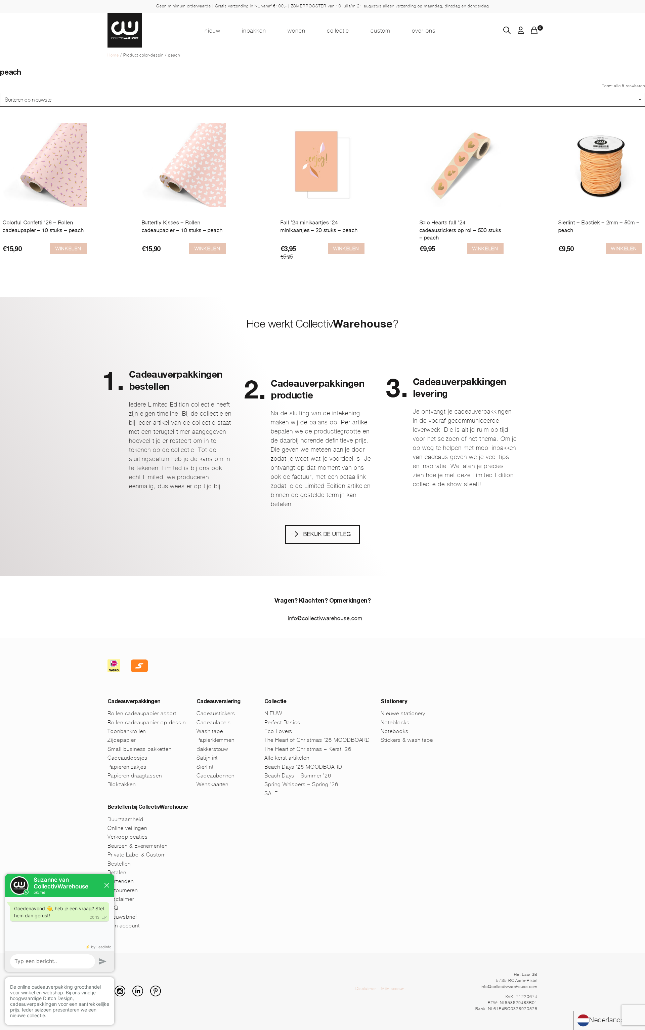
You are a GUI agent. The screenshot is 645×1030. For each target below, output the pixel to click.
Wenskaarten (213, 784)
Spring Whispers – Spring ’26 (301, 784)
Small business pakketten (140, 749)
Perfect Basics (282, 722)
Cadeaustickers (216, 713)
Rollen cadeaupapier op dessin (147, 722)
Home (113, 55)
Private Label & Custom (137, 854)
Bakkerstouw (212, 749)
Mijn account (393, 988)
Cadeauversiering (219, 702)
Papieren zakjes (127, 767)
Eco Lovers (278, 731)
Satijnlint (207, 758)
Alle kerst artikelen (286, 758)
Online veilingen (127, 828)
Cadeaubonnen (216, 775)
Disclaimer (365, 988)
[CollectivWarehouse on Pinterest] (158, 994)
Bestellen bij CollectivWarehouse (148, 807)
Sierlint (205, 767)
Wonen (296, 30)
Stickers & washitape (407, 740)
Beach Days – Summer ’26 (297, 775)
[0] (534, 32)
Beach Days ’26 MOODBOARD (303, 767)
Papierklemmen (215, 740)
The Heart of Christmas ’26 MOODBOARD (317, 740)
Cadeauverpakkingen (134, 702)
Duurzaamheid (125, 819)
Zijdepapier (122, 740)
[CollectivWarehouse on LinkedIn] (140, 994)
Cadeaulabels (214, 722)
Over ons (423, 30)
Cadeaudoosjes (127, 758)
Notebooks (394, 731)
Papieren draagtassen (135, 775)
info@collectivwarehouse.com (325, 618)
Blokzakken (122, 784)
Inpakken (254, 30)
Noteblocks (395, 722)
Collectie (338, 30)
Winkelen (68, 248)
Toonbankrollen (127, 731)
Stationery (394, 702)
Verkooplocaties (128, 837)
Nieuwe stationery (403, 713)
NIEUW (212, 30)
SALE (271, 793)
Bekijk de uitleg (327, 534)
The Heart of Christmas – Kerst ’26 (307, 749)
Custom (380, 30)
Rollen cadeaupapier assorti (143, 713)
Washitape (210, 731)
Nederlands (607, 1020)
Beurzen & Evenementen (138, 846)
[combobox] (605, 1020)
